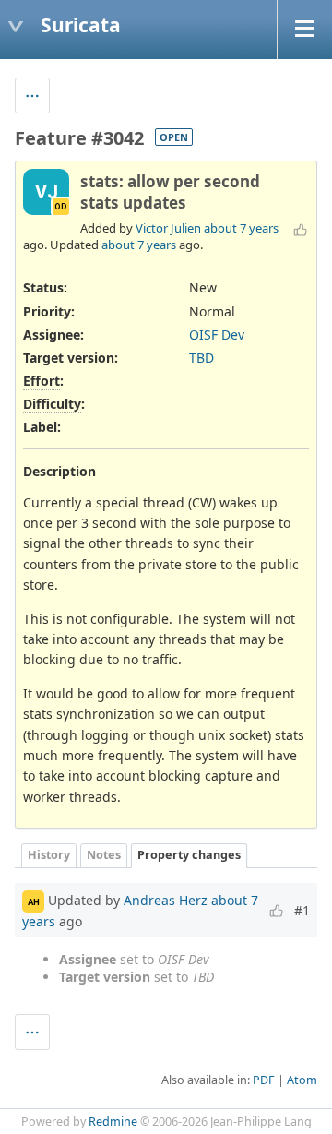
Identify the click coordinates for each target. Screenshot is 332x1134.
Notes (104, 855)
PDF (264, 1080)
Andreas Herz (166, 900)
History (49, 855)
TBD (201, 357)
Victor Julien (168, 228)
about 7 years (241, 228)
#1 (302, 910)
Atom (302, 1080)
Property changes (189, 855)
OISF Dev (216, 334)
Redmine (113, 1121)
